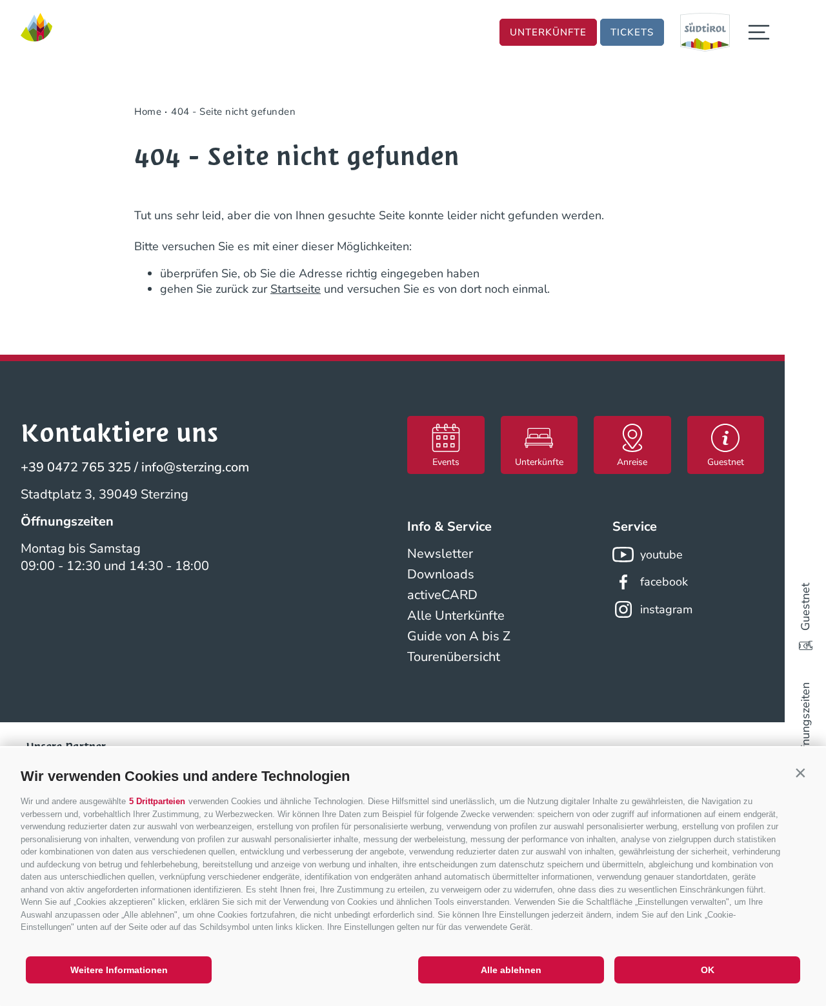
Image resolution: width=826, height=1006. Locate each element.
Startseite (295, 289)
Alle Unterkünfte (456, 615)
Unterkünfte (548, 32)
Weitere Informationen (119, 970)
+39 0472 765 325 (76, 467)
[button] (800, 773)
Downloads (440, 574)
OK (707, 970)
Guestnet (805, 607)
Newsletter (440, 553)
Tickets (632, 32)
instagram (666, 609)
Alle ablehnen (511, 970)
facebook (664, 581)
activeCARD (442, 595)
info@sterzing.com (195, 467)
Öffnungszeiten (805, 722)
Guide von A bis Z (458, 636)
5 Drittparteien (157, 801)
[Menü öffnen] (759, 32)
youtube (661, 554)
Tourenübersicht (453, 657)
